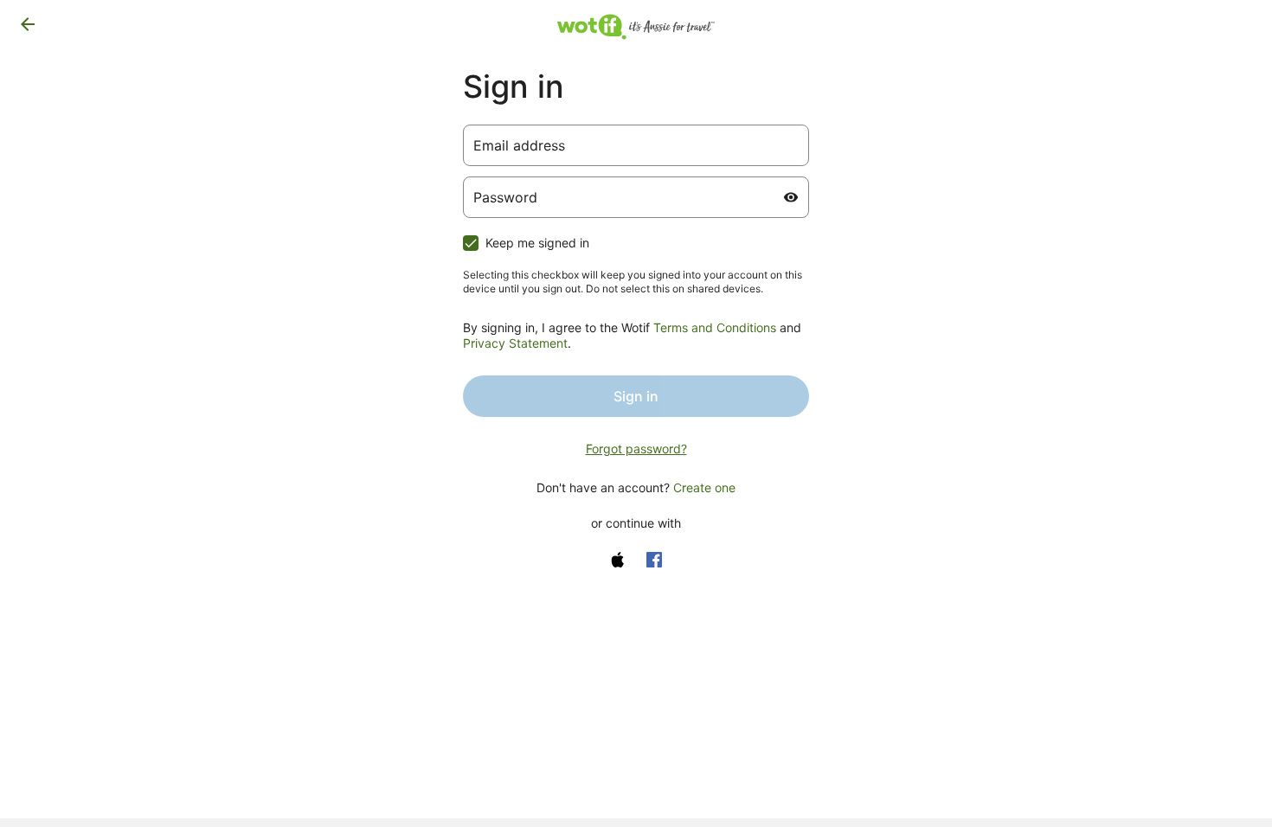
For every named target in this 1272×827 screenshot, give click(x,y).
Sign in (636, 396)
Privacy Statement (515, 343)
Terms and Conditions (714, 327)
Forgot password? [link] (636, 448)
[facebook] (654, 559)
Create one (704, 487)
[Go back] (27, 24)
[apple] (618, 559)
